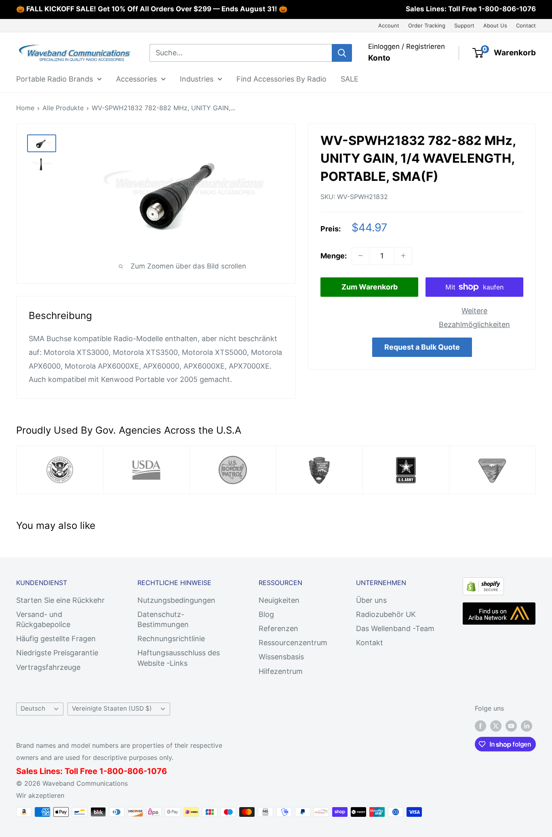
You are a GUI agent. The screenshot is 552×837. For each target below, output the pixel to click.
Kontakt (369, 642)
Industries (196, 78)
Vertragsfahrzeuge (48, 667)
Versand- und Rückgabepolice (43, 619)
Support (464, 25)
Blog (266, 614)
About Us (495, 25)
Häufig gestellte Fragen (56, 638)
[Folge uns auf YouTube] (511, 726)
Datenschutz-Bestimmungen (163, 619)
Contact (526, 25)
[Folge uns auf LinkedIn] (526, 726)
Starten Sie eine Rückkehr (60, 600)
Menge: (333, 256)
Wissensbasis (281, 656)
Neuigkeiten (279, 600)
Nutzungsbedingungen (176, 600)
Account (388, 25)
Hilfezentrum (281, 671)
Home (25, 108)
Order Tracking (426, 25)
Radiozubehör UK (386, 614)
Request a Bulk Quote (422, 347)
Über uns (371, 600)
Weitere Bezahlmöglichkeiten (474, 317)
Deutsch (33, 708)
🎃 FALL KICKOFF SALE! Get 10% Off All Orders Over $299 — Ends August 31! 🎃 (151, 9)
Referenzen (278, 628)
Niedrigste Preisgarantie (57, 652)
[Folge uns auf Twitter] (495, 726)
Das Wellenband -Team (395, 628)
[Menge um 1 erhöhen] (403, 255)
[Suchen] (342, 53)
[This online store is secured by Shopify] (483, 584)
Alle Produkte (63, 108)
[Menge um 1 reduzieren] (360, 255)
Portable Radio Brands (54, 78)
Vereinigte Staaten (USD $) (112, 708)
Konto (379, 58)
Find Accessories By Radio (281, 78)
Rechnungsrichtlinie (171, 638)
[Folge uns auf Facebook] (480, 726)
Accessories (136, 78)
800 (115, 771)
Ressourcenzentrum (293, 642)
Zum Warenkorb (369, 287)
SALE (349, 78)
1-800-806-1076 (507, 9)
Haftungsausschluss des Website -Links (178, 657)
